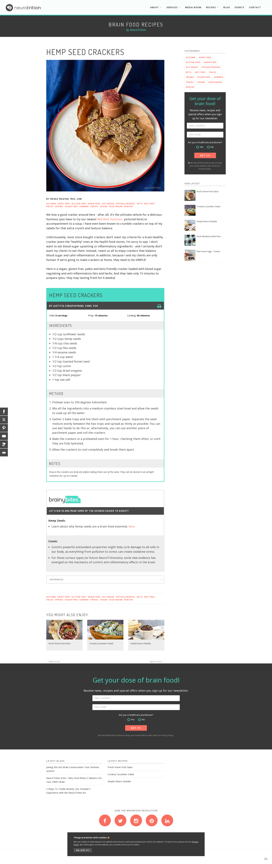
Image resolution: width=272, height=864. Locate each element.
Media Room (193, 7)
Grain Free (94, 203)
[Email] (4, 436)
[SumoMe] (4, 452)
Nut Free (149, 203)
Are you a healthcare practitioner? (205, 142)
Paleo (49, 206)
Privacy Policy (205, 168)
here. (132, 526)
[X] (4, 420)
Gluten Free (78, 203)
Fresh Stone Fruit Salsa (207, 191)
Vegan (103, 206)
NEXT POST (156, 661)
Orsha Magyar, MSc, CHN (66, 198)
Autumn (51, 203)
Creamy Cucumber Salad (208, 206)
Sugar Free (71, 206)
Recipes (211, 7)
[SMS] (4, 444)
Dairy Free (63, 203)
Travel (94, 206)
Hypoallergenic (125, 203)
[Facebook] (4, 411)
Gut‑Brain (108, 203)
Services (172, 7)
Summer (84, 206)
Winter (128, 206)
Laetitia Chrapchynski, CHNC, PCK (75, 305)
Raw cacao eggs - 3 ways (208, 251)
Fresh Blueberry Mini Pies (209, 236)
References (56, 579)
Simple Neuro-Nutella (207, 221)
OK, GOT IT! (82, 850)
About (155, 7)
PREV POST (54, 661)
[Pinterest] (4, 428)
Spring (59, 206)
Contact (255, 7)
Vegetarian (116, 206)
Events (239, 7)
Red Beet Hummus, (110, 219)
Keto (140, 203)
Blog (226, 7)
